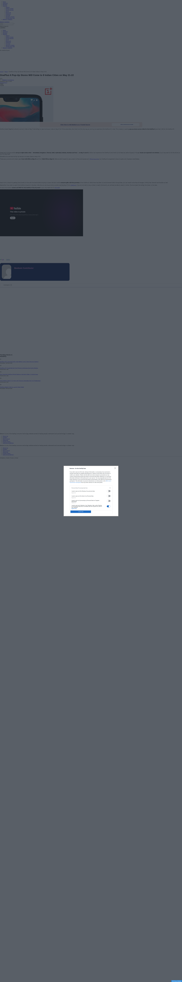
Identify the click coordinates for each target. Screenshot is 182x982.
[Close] (115, 468)
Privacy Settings (177, 981)
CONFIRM (80, 511)
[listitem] (91, 488)
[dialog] (91, 491)
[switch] (108, 491)
